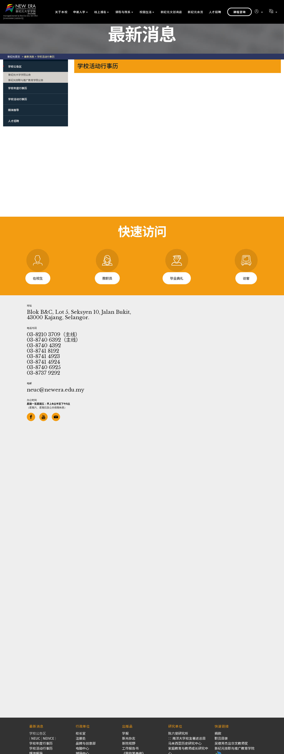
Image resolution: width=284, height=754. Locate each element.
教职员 (107, 278)
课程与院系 (123, 12)
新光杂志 (128, 738)
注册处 (81, 738)
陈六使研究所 (178, 733)
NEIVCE (48, 738)
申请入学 (79, 12)
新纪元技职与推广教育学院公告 (25, 80)
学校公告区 (15, 66)
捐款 (218, 733)
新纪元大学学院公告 (19, 74)
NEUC (35, 738)
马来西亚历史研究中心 (184, 743)
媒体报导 (13, 110)
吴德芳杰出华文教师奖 (231, 743)
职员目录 (221, 738)
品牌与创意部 (86, 743)
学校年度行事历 (17, 88)
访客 (246, 278)
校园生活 (146, 12)
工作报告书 (130, 748)
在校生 (38, 278)
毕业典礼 (176, 278)
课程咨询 (239, 12)
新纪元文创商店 (171, 12)
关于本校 (61, 12)
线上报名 (100, 12)
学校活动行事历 (17, 99)
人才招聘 (215, 12)
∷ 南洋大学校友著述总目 (187, 738)
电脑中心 (82, 748)
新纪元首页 (13, 56)
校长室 (81, 733)
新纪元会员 (195, 12)
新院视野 (128, 743)
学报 (125, 733)
